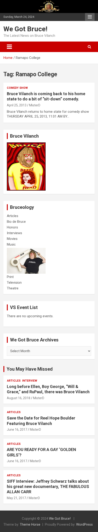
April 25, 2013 (16, 105)
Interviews (14, 233)
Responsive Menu (90, 17)
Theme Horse (30, 524)
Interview (29, 380)
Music (11, 244)
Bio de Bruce (16, 222)
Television (14, 282)
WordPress (84, 524)
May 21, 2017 (16, 498)
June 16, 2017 (17, 429)
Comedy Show (17, 87)
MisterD (34, 105)
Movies (12, 239)
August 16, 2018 (18, 398)
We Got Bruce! (25, 29)
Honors (12, 227)
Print (10, 277)
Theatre (12, 288)
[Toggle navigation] (9, 47)
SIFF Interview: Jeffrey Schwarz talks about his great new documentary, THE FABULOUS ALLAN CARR (48, 486)
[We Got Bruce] (26, 145)
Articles (12, 216)
